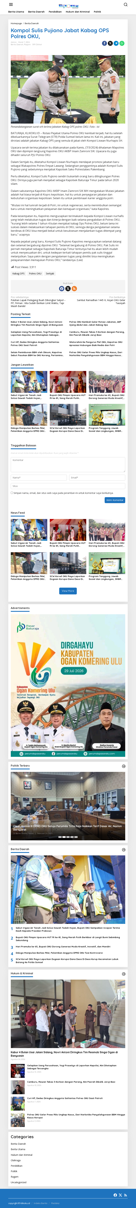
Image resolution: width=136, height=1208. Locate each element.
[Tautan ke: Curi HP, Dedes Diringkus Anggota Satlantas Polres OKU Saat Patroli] (18, 1103)
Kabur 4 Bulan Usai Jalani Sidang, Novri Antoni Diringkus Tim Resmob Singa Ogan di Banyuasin (37, 323)
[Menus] (11, 4)
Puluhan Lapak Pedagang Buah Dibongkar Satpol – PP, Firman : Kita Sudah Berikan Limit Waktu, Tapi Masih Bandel (38, 302)
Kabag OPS (18, 273)
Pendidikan (16, 1165)
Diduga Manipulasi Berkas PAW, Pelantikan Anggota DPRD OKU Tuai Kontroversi (28, 429)
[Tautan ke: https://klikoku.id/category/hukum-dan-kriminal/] (124, 974)
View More (68, 590)
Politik (14, 1171)
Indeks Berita (40, 1203)
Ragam (27, 44)
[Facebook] (61, 288)
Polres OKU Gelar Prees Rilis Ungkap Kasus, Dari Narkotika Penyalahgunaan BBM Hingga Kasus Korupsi (95, 354)
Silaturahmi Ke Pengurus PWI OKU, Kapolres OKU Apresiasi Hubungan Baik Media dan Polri (95, 343)
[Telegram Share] (116, 43)
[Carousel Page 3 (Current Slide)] (68, 837)
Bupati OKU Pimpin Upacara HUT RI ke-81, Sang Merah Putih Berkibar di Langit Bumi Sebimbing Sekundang (68, 397)
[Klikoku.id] (68, 5)
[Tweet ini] (110, 43)
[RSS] (74, 288)
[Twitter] (68, 288)
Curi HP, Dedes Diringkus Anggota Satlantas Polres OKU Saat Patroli (35, 343)
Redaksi (55, 1203)
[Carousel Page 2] (64, 837)
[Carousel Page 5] (76, 837)
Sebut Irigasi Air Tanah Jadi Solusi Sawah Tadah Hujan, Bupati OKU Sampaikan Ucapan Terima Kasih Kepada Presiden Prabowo (28, 397)
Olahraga (16, 1160)
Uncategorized (18, 1182)
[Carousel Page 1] (60, 837)
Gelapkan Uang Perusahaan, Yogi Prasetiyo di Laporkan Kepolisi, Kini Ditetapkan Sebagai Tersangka (36, 333)
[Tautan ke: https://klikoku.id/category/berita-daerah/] (124, 850)
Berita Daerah (17, 44)
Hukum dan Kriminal (21, 1154)
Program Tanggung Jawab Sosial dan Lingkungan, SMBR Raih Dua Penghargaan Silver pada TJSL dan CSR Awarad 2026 (107, 429)
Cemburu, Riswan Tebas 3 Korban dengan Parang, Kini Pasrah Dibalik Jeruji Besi (97, 333)
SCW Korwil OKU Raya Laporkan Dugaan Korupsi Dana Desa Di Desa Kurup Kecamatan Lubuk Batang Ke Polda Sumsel (67, 429)
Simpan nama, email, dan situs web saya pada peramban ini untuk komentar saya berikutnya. (63, 493)
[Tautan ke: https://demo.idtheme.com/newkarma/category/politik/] (124, 766)
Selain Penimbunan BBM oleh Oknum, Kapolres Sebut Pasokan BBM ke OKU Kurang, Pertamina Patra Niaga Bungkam (37, 354)
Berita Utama (18, 1149)
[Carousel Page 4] (72, 837)
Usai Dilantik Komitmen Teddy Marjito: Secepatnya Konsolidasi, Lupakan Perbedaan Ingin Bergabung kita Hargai (67, 827)
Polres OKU (35, 273)
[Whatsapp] (121, 43)
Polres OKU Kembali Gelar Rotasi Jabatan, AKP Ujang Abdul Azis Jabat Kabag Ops (95, 323)
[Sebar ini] (104, 43)
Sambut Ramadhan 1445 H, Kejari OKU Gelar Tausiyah (101, 300)
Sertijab (50, 273)
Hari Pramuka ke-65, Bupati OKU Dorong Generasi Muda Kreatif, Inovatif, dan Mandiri (106, 397)
